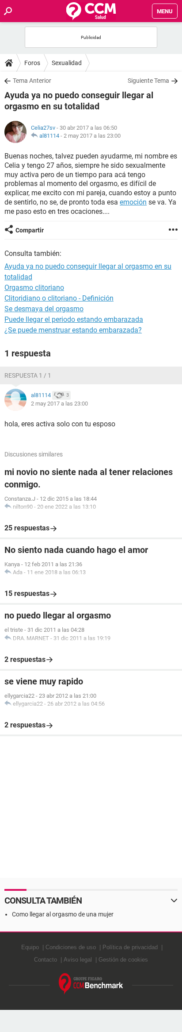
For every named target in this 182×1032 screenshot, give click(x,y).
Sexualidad (67, 62)
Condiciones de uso (71, 947)
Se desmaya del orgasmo (43, 309)
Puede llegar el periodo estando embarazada (73, 319)
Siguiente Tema (148, 80)
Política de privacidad (130, 947)
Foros (32, 62)
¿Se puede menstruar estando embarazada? (73, 330)
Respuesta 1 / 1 (27, 375)
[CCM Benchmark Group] (91, 984)
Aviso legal (78, 959)
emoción (133, 202)
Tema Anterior (32, 80)
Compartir (29, 230)
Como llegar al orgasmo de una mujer (63, 914)
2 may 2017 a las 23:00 (92, 135)
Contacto (45, 959)
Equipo (30, 947)
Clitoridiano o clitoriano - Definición (59, 298)
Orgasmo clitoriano (34, 287)
